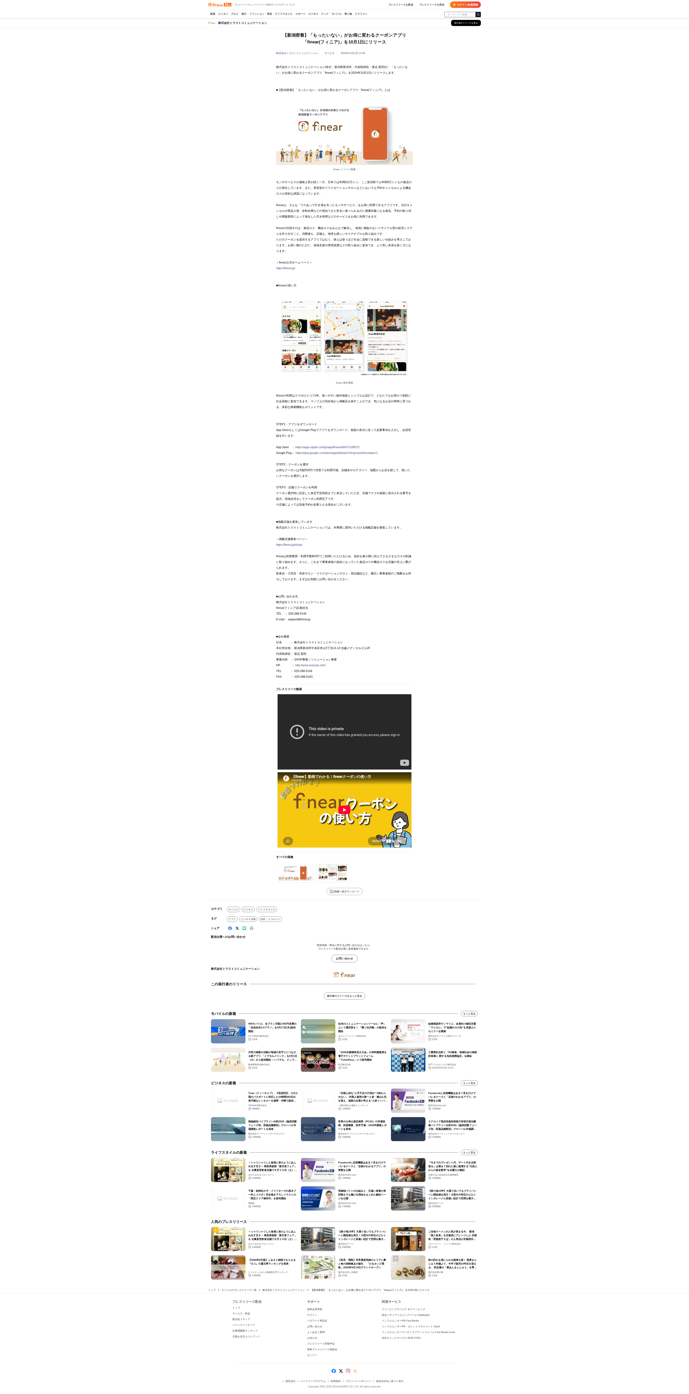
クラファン (361, 13)
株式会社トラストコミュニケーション (297, 53)
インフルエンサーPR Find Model (400, 1320)
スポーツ (300, 13)
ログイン (312, 1314)
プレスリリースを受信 (431, 4)
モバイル (337, 13)
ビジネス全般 (248, 919)
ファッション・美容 (260, 13)
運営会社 (290, 1381)
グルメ (235, 13)
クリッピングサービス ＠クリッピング (403, 1309)
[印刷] (251, 928)
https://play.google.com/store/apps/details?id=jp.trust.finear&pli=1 (337, 452)
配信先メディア (241, 1319)
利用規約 (336, 1381)
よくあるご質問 (316, 1332)
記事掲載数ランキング (245, 1330)
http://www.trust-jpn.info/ (310, 665)
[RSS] (355, 1371)
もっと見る (469, 1013)
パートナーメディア (244, 1325)
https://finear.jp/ (285, 268)
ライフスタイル (283, 13)
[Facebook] (230, 928)
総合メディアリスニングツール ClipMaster (406, 1314)
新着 (212, 13)
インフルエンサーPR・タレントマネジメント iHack (411, 1326)
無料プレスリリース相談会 (322, 1349)
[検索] (478, 14)
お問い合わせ (344, 958)
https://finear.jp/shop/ (289, 544)
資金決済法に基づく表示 (390, 1381)
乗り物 (348, 13)
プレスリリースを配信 (400, 4)
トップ (212, 1290)
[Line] (244, 928)
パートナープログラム (313, 1381)
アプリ (232, 919)
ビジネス (313, 13)
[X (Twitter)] (237, 928)
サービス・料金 (241, 1313)
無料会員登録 (314, 1309)
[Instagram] (348, 1371)
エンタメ (223, 13)
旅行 (244, 13)
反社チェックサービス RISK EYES (401, 1337)
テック (325, 13)
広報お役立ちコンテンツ (246, 1336)
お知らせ (312, 1337)
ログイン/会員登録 (467, 4)
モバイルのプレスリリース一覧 (239, 1290)
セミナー (312, 1355)
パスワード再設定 (317, 1320)
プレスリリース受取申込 (321, 1343)
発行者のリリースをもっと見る (344, 995)
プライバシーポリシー (358, 1381)
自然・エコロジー (270, 919)
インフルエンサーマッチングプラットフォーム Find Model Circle (418, 1332)
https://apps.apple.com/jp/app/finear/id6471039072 (327, 447)
